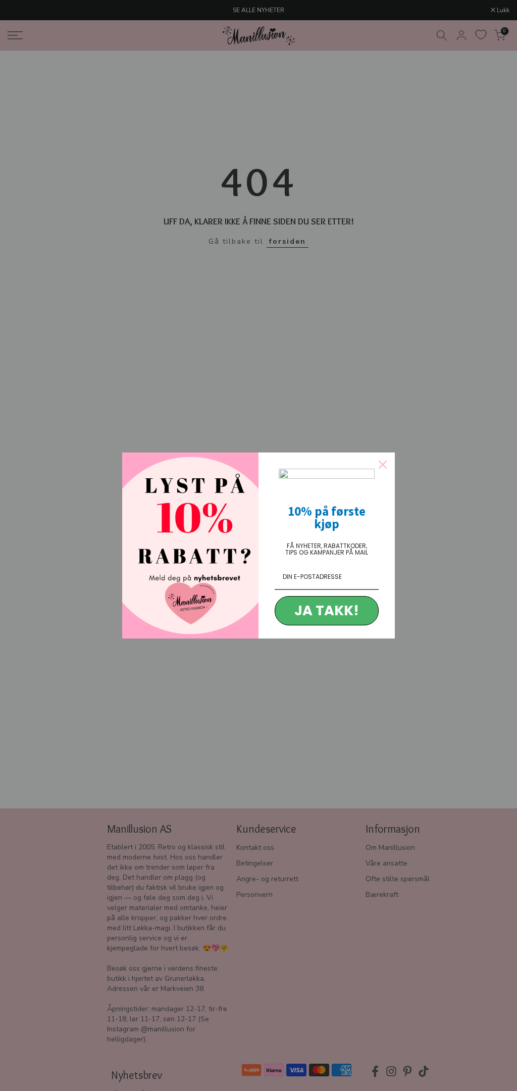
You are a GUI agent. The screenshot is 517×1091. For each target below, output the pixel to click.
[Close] (383, 464)
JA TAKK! (326, 610)
